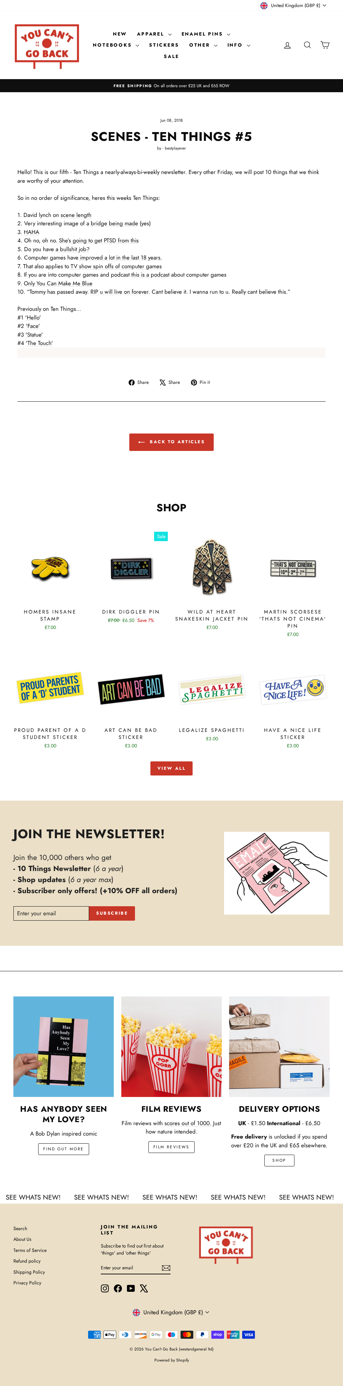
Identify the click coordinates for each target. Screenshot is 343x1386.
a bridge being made (112, 223)
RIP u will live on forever (119, 292)
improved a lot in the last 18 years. (120, 257)
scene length (76, 215)
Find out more (63, 1149)
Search (20, 1228)
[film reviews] (171, 1046)
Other (200, 45)
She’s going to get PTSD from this (99, 240)
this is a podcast (150, 275)
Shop (279, 1160)
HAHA (31, 232)
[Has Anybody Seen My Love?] (63, 1046)
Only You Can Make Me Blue (58, 283)
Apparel (151, 34)
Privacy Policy (27, 1282)
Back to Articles (176, 442)
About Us (22, 1239)
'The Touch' (39, 343)
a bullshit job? (71, 249)
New (120, 34)
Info (236, 45)
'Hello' (33, 317)
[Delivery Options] (279, 1046)
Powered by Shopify (171, 1360)
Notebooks (113, 45)
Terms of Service (30, 1250)
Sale (171, 56)
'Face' (33, 326)
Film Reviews (171, 1147)
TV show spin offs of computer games (116, 266)
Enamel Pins (203, 34)
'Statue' (34, 335)
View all (171, 768)
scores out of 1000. (187, 1123)
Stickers (164, 45)
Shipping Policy (29, 1272)
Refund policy (27, 1261)
